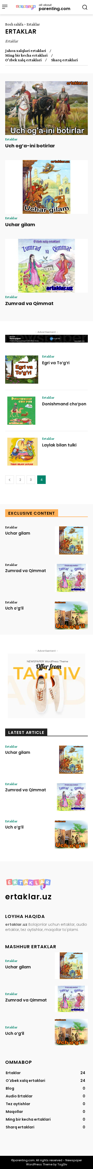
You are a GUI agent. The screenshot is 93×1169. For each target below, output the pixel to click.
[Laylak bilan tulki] (21, 452)
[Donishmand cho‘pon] (21, 411)
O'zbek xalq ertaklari (23, 60)
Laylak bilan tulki (59, 445)
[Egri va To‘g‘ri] (21, 369)
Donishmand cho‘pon (64, 404)
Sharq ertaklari (64, 60)
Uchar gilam (20, 224)
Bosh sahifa (14, 24)
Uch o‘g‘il (14, 608)
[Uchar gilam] (46, 187)
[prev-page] (9, 479)
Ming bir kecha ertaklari (26, 55)
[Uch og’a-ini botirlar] (46, 108)
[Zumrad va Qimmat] (46, 266)
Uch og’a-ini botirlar (30, 145)
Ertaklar (11, 139)
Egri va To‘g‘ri (55, 363)
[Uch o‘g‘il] (71, 615)
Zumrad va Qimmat (29, 303)
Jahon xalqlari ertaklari (25, 51)
